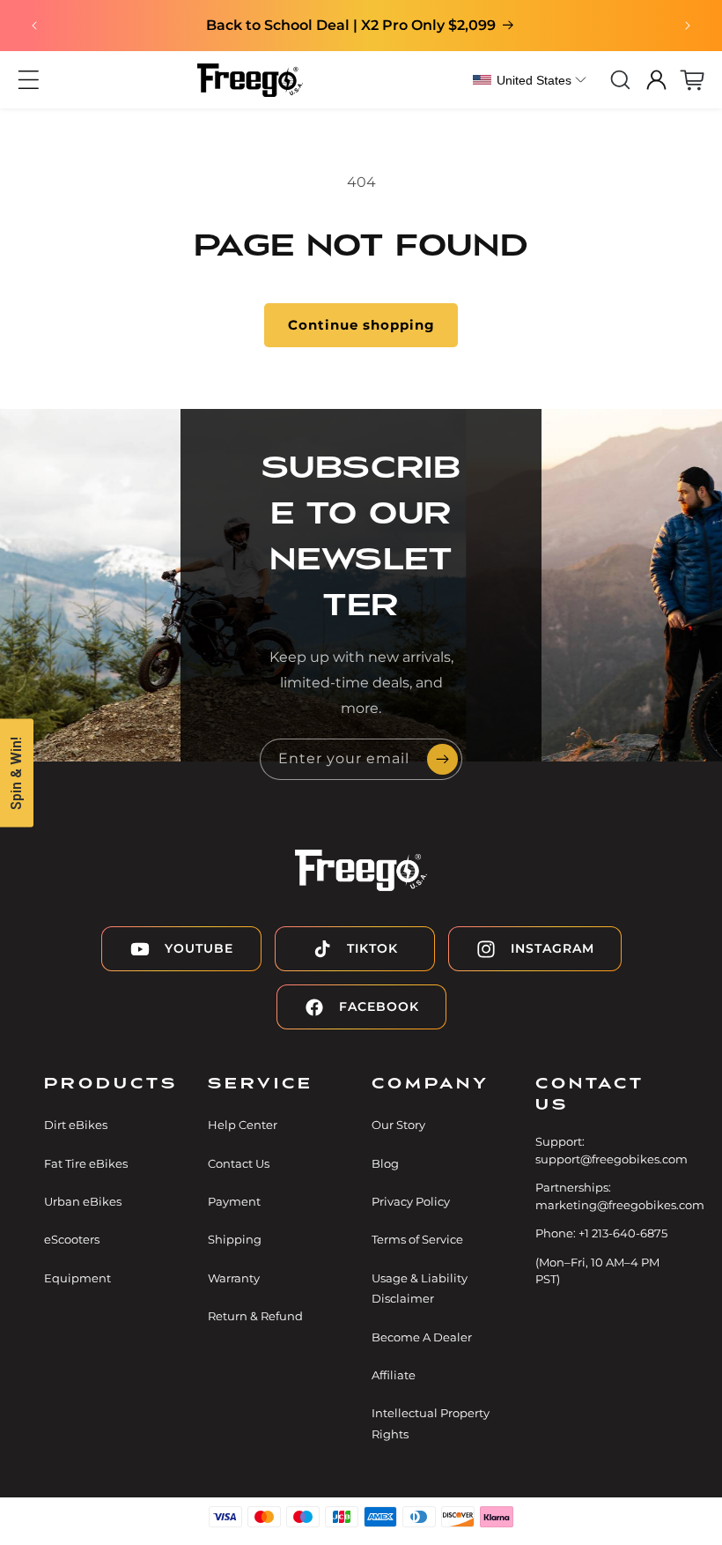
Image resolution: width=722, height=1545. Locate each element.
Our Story (398, 1125)
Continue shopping (361, 324)
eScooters (71, 1239)
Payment (234, 1201)
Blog (385, 1163)
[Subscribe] (442, 759)
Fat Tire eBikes (86, 1163)
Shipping (235, 1239)
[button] (29, 80)
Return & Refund (255, 1316)
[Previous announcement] (34, 25)
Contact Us (238, 1163)
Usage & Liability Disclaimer (420, 1288)
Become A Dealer (422, 1337)
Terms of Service (417, 1239)
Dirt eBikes (75, 1125)
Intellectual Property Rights (431, 1423)
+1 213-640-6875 (622, 1233)
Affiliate (394, 1375)
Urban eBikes (83, 1201)
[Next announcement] (687, 25)
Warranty (234, 1278)
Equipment (77, 1278)
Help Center (242, 1125)
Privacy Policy (411, 1201)
